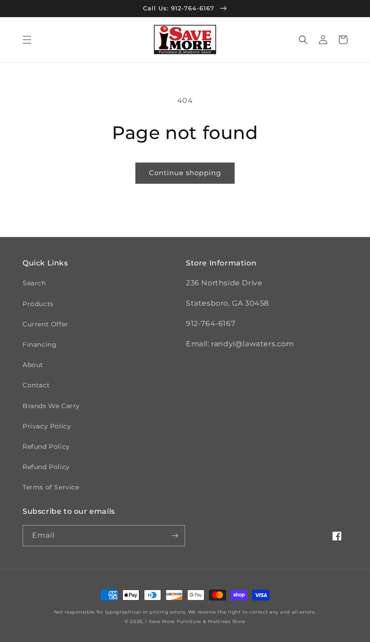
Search (34, 283)
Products (38, 304)
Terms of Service (51, 487)
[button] (27, 40)
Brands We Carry (51, 406)
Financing (39, 344)
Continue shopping (185, 172)
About (33, 365)
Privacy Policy (47, 426)
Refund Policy (46, 446)
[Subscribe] (175, 535)
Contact (36, 385)
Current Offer (46, 324)
